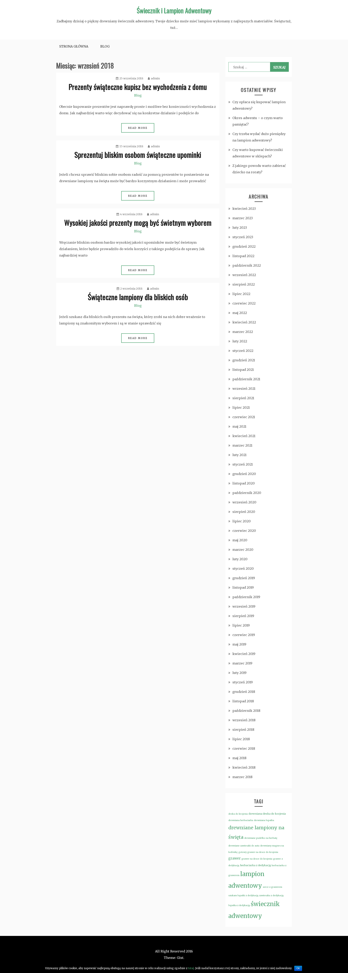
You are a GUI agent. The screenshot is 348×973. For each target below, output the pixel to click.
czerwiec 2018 (243, 748)
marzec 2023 (242, 218)
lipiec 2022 (241, 294)
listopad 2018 (243, 701)
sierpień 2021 (243, 398)
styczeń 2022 (242, 351)
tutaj (191, 968)
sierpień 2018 (243, 730)
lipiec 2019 (241, 625)
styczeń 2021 (242, 464)
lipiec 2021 (241, 407)
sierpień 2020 (243, 512)
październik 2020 (246, 493)
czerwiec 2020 (244, 531)
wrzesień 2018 (244, 720)
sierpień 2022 (243, 284)
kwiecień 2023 (244, 209)
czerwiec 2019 (243, 635)
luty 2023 (239, 228)
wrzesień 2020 (244, 502)
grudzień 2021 (243, 360)
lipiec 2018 (241, 739)
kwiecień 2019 (243, 654)
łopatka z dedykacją (239, 905)
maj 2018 (239, 758)
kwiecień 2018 (244, 767)
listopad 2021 (243, 370)
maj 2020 (239, 540)
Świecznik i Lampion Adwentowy (174, 10)
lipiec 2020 (241, 521)
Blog (105, 46)
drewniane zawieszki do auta (243, 845)
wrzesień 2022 (244, 275)
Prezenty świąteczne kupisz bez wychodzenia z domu (138, 86)
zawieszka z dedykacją (271, 895)
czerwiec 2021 (243, 417)
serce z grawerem (272, 887)
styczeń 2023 (242, 237)
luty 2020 (240, 559)
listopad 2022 (243, 256)
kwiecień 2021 (243, 436)
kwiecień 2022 (244, 322)
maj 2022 (239, 313)
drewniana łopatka (264, 820)
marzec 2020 (242, 550)
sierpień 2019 (243, 616)
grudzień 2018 (243, 692)
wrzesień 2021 (243, 389)
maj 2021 (239, 426)
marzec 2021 (242, 445)
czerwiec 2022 (244, 303)
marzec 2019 (242, 663)
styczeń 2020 (243, 569)
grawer (234, 858)
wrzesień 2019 (243, 606)
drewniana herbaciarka (240, 820)
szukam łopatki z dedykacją (243, 895)
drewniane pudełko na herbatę (260, 838)
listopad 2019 (243, 587)
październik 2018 (246, 711)
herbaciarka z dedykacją (255, 865)
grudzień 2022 (244, 246)
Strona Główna (73, 46)
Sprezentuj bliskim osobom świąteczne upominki (138, 154)
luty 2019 (239, 673)
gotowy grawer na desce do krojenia (258, 852)
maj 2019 (239, 644)
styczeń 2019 (242, 682)
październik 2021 (246, 379)
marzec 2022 (242, 332)
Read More (138, 127)
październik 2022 (246, 265)
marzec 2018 (242, 777)
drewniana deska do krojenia (267, 813)
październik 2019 (246, 597)
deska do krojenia (238, 814)
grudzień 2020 (244, 474)
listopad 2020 (243, 483)
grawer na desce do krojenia (256, 859)
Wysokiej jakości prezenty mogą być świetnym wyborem (137, 222)
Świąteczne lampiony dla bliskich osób (138, 296)
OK (298, 968)
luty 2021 (239, 455)
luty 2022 (239, 341)
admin (155, 78)
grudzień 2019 (243, 578)
